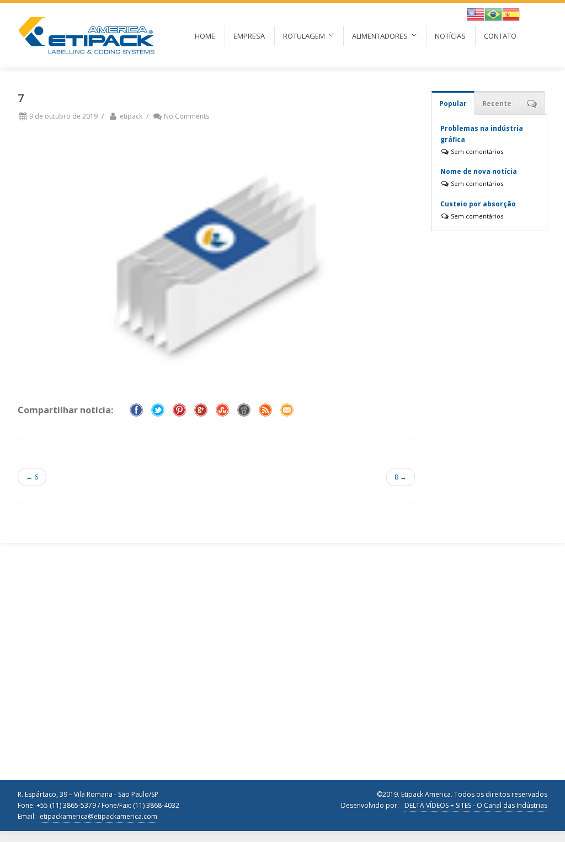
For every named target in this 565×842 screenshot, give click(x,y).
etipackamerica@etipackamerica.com (98, 816)
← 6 (32, 477)
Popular (453, 103)
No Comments (186, 116)
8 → (401, 477)
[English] (475, 13)
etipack (131, 116)
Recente (496, 103)
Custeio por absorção (478, 204)
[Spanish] (511, 13)
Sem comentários (476, 151)
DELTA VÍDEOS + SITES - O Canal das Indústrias (475, 805)
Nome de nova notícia (478, 171)
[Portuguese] (493, 13)
